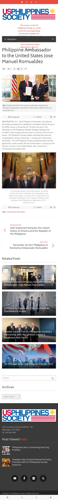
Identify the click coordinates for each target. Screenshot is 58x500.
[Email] (22, 2)
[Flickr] (31, 2)
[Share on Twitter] (18, 69)
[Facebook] (27, 2)
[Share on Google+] (21, 69)
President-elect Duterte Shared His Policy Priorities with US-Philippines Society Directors (31, 462)
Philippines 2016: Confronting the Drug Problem (30, 449)
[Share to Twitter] (22, 497)
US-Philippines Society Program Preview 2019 (28, 364)
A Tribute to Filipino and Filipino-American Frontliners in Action (26, 310)
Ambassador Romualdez (16, 212)
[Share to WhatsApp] (36, 497)
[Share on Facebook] (14, 69)
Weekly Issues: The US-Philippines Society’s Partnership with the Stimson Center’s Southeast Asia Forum (28, 335)
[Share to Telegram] (50, 497)
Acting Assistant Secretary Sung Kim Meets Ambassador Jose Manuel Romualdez (27, 283)
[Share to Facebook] (7, 497)
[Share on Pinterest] (25, 69)
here (23, 148)
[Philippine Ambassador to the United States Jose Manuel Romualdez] (29, 89)
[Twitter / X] (36, 2)
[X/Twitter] (43, 478)
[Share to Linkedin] (51, 117)
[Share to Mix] (54, 117)
